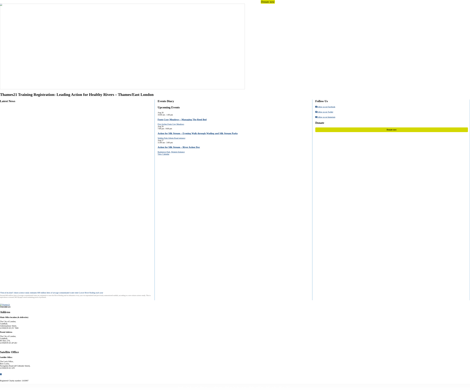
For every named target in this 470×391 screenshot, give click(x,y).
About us (203, 1)
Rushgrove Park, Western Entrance (171, 152)
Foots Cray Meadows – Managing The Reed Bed (182, 119)
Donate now (267, 1)
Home (180, 387)
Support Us (205, 387)
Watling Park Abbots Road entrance (171, 138)
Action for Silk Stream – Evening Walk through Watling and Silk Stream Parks (198, 133)
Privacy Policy (285, 387)
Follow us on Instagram (326, 117)
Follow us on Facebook (326, 107)
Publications (271, 387)
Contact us (6, 347)
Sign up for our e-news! (236, 387)
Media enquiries (256, 387)
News (236, 1)
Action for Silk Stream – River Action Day (179, 147)
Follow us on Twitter (325, 112)
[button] (278, 2)
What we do (220, 1)
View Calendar (163, 154)
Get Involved (248, 1)
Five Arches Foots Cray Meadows (171, 124)
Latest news (217, 387)
